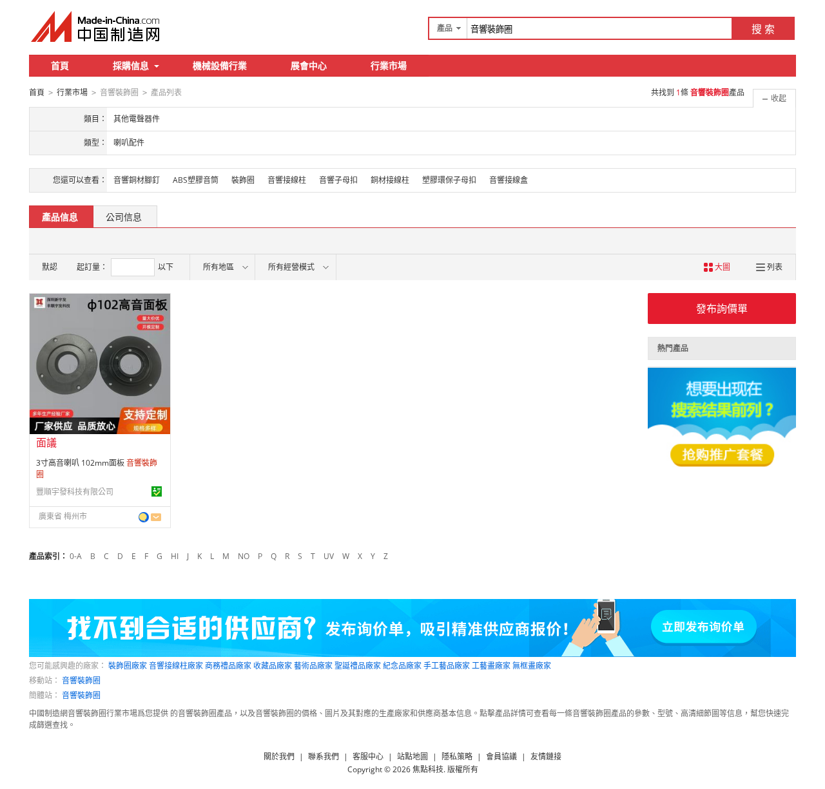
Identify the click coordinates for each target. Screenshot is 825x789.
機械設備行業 (220, 65)
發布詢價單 (722, 308)
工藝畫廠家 (491, 665)
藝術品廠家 (313, 665)
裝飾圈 (243, 180)
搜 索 (763, 29)
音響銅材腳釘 (136, 180)
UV (329, 556)
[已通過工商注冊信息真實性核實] (156, 491)
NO (243, 556)
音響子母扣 (338, 180)
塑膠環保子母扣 (449, 180)
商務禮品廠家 (228, 665)
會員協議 (501, 756)
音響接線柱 (286, 180)
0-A (76, 556)
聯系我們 (323, 756)
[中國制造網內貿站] (96, 26)
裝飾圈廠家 (127, 665)
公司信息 (124, 217)
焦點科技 (427, 769)
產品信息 (60, 217)
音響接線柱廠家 (176, 665)
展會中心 (309, 65)
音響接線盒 (508, 180)
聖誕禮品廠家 (358, 665)
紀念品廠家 (402, 665)
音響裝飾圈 (81, 680)
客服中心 (368, 756)
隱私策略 (457, 756)
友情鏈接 (545, 756)
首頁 (60, 65)
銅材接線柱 (390, 180)
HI (175, 556)
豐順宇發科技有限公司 (74, 491)
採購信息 (131, 65)
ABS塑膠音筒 (195, 180)
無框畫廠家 (531, 665)
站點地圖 (412, 756)
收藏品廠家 (272, 665)
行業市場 (389, 65)
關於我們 (279, 756)
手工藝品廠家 (446, 665)
